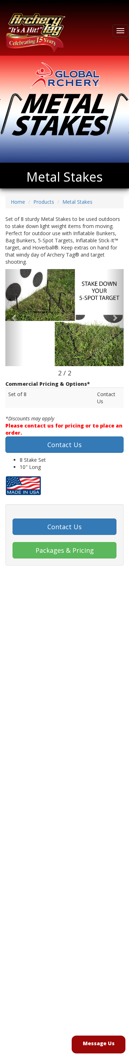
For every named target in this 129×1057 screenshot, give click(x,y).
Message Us (99, 1043)
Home (18, 201)
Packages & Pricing (64, 550)
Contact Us (64, 444)
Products (43, 201)
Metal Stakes (77, 201)
